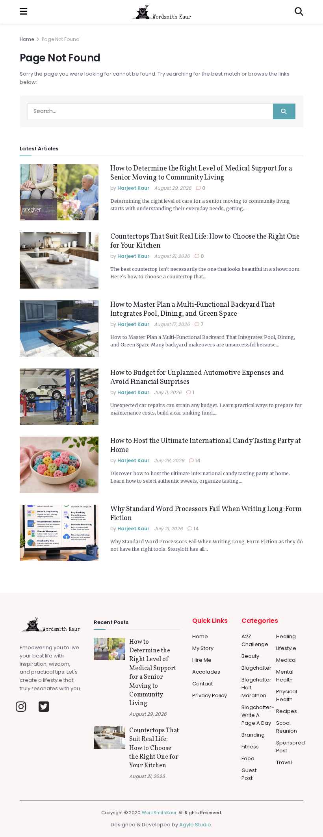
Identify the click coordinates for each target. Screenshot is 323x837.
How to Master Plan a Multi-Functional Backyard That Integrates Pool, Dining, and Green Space (192, 309)
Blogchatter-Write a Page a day (257, 715)
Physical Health (286, 695)
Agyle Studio (195, 824)
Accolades (206, 672)
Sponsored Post (290, 746)
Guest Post (248, 774)
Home (27, 39)
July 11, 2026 (168, 392)
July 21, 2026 (168, 528)
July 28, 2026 (169, 460)
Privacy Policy (209, 695)
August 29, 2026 (172, 188)
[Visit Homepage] (161, 12)
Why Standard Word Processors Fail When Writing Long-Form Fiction (206, 513)
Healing (286, 636)
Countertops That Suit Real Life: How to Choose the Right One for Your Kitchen (204, 241)
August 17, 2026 (172, 324)
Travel (284, 762)
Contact (202, 683)
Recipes (286, 711)
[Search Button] (299, 12)
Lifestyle (286, 648)
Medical (286, 660)
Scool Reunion (286, 727)
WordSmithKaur (159, 812)
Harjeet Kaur (133, 188)
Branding (253, 735)
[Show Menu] (23, 12)
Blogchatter (256, 668)
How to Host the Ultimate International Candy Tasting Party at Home (205, 445)
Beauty (250, 656)
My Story (202, 648)
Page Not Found (61, 39)
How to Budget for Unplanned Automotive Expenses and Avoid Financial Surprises (197, 377)
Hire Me (202, 660)
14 (197, 460)
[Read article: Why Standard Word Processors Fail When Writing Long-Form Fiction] (59, 533)
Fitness (250, 746)
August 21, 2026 (172, 256)
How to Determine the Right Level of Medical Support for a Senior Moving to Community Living (201, 173)
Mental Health (284, 675)
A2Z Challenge (254, 640)
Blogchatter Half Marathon (256, 687)
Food (247, 758)
